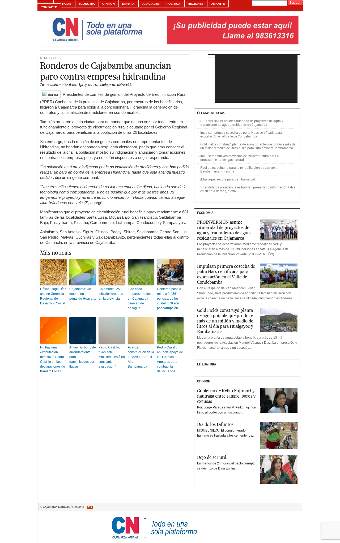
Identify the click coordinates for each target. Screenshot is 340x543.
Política (173, 3)
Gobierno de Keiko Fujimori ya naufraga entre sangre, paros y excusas (227, 396)
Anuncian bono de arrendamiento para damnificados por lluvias (82, 357)
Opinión (108, 3)
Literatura (206, 364)
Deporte (218, 3)
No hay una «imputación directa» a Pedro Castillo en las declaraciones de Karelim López (52, 359)
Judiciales (150, 3)
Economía (87, 3)
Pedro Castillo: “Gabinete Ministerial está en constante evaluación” (112, 357)
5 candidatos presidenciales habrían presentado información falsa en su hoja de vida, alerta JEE (247, 189)
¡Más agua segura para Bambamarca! (227, 179)
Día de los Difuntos (215, 424)
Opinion (203, 381)
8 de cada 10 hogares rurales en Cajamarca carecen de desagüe (139, 298)
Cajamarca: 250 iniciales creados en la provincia (111, 293)
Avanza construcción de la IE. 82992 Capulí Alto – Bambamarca (141, 357)
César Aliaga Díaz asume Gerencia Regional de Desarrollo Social (53, 296)
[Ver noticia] (279, 229)
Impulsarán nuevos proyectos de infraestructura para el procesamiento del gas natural (239, 158)
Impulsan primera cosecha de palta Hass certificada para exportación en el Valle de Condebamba (241, 134)
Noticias (64, 3)
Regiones (195, 3)
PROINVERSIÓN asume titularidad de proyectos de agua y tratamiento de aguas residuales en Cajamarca (241, 123)
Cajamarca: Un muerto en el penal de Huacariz (82, 293)
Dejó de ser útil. (212, 457)
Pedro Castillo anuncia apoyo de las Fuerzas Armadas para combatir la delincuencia (170, 359)
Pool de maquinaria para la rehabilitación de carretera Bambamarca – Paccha (239, 169)
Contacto (49, 7)
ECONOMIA (205, 212)
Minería (128, 3)
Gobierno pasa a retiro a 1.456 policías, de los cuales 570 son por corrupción (169, 298)
